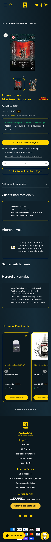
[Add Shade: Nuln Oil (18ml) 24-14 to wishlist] (26, 336)
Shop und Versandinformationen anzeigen (23, 156)
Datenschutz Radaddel (26, 483)
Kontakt (25, 445)
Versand (12, 115)
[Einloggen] (41, 5)
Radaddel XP (25, 463)
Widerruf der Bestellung (25, 506)
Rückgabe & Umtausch (25, 454)
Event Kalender (25, 458)
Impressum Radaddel (25, 487)
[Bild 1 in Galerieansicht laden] (18, 84)
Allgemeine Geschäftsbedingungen (25, 478)
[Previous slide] (6, 371)
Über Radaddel (25, 474)
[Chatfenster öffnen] (45, 536)
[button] (5, 5)
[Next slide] (45, 371)
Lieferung (25, 449)
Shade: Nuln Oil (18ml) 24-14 (15, 366)
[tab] (15, 409)
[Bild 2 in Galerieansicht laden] (32, 84)
